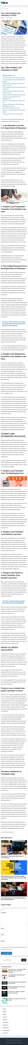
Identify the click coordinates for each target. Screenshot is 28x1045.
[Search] (23, 960)
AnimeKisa (5, 1025)
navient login (23, 242)
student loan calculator (7, 832)
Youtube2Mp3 (6, 1030)
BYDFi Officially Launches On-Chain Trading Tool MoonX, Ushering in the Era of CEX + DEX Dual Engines (13, 878)
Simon (2, 17)
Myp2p (4, 1014)
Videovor (5, 1017)
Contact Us (20, 1042)
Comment (3, 912)
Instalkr (4, 1011)
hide (14, 75)
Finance (6, 8)
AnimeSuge (5, 1022)
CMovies (5, 1019)
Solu (11, 1040)
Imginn (4, 1009)
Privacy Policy (8, 1042)
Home (2, 8)
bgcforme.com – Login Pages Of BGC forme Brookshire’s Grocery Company (17, 971)
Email (2, 934)
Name (3, 928)
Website (3, 941)
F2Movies (5, 1033)
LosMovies (5, 1027)
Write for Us (14, 1042)
